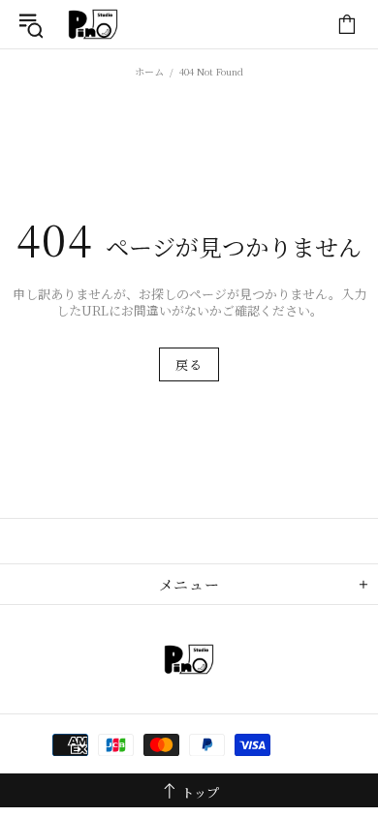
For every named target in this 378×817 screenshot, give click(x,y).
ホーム (149, 71)
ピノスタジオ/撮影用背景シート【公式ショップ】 (93, 24)
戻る (188, 364)
